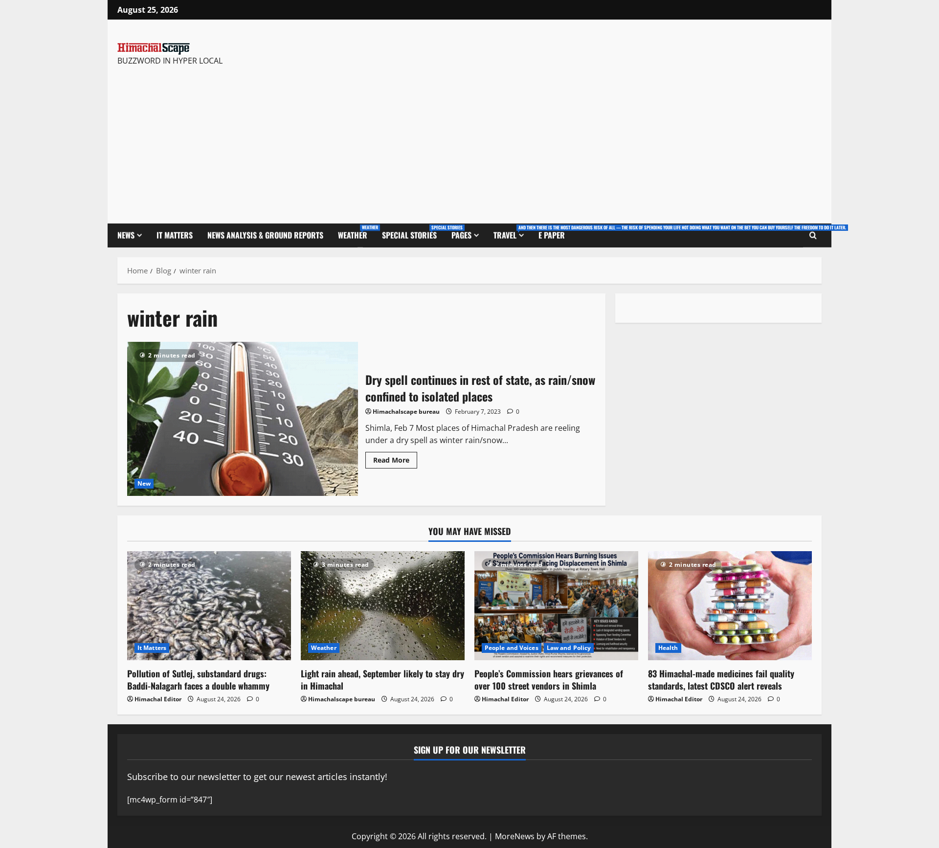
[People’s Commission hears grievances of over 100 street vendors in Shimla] (556, 605)
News (125, 235)
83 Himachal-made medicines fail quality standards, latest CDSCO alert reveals (721, 679)
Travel (512, 232)
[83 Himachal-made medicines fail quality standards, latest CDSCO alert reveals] (730, 605)
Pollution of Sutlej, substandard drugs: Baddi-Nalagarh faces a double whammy (198, 679)
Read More (395, 458)
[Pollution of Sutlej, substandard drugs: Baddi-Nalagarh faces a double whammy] (209, 605)
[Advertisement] (255, 140)
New (144, 483)
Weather (356, 232)
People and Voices (511, 648)
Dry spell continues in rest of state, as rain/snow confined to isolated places (242, 418)
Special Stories (413, 232)
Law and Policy (569, 648)
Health (668, 648)
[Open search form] (813, 235)
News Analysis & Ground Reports (265, 235)
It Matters (174, 235)
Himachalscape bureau (406, 411)
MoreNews (515, 836)
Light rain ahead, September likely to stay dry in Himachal (382, 679)
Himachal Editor (157, 699)
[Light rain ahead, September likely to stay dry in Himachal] (383, 605)
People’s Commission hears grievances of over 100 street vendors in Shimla (548, 679)
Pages (461, 235)
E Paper (551, 235)
